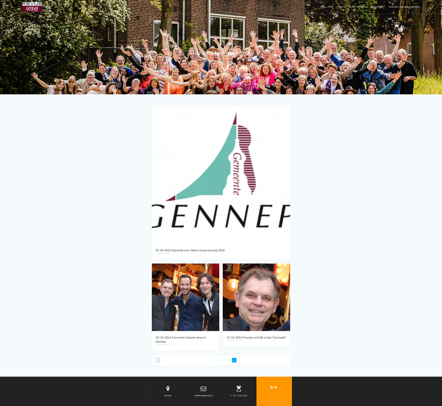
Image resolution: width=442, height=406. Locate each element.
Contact (340, 7)
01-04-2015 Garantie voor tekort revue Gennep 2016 (190, 250)
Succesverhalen (358, 7)
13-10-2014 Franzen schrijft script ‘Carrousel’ (256, 337)
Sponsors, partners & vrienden (404, 7)
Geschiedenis (377, 7)
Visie (331, 7)
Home (323, 7)
